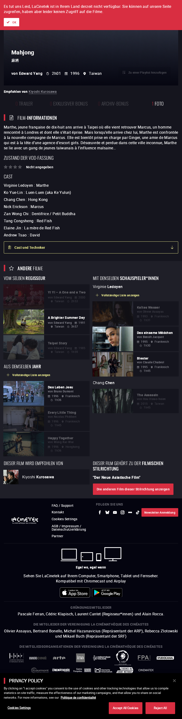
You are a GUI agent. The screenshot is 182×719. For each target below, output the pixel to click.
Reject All (160, 708)
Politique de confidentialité (78, 697)
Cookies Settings (19, 708)
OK (14, 22)
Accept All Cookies (125, 708)
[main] (91, 696)
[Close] (174, 680)
